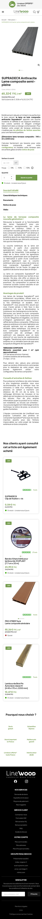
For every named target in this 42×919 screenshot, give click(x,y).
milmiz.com (21, 872)
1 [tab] (19, 70)
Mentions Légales (21, 906)
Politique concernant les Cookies (21, 914)
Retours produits (21, 825)
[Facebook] (15, 781)
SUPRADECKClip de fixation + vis (14, 497)
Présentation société (21, 859)
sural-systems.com (21, 865)
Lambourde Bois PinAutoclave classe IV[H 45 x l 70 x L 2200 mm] (16, 685)
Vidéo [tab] (5, 210)
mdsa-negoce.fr (21, 862)
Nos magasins (21, 805)
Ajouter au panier (26, 177)
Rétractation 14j (21, 821)
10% (20, 168)
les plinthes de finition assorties (26, 130)
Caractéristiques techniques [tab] (15, 195)
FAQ (21, 828)
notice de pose (28, 149)
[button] (3, 4)
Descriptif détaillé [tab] (10, 190)
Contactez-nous (21, 815)
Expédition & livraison (21, 798)
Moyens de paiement (21, 801)
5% (12, 168)
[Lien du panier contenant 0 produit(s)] (38, 12)
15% (28, 168)
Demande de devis (21, 794)
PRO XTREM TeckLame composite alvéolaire (17, 622)
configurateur (7, 147)
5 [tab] (23, 618)
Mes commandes (21, 842)
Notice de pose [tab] (9, 205)
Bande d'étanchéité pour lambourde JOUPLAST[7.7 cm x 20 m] (16, 561)
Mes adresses (21, 845)
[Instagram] (26, 781)
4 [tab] (22, 618)
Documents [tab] (8, 200)
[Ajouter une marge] (32, 168)
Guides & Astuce (21, 832)
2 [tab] (20, 70)
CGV (21, 910)
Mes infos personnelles (21, 849)
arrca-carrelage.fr (21, 869)
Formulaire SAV (21, 818)
